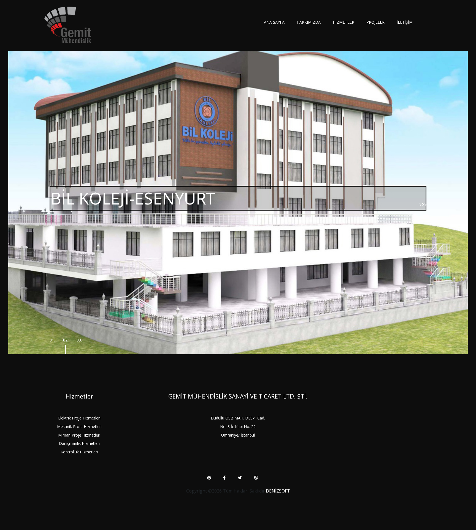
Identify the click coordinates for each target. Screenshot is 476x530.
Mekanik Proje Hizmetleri (79, 426)
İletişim (405, 22)
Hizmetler (343, 22)
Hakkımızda (309, 22)
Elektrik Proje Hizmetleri (79, 418)
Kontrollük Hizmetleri (79, 451)
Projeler (375, 22)
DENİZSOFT (278, 491)
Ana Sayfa (274, 22)
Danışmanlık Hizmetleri (79, 443)
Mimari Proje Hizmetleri (79, 435)
